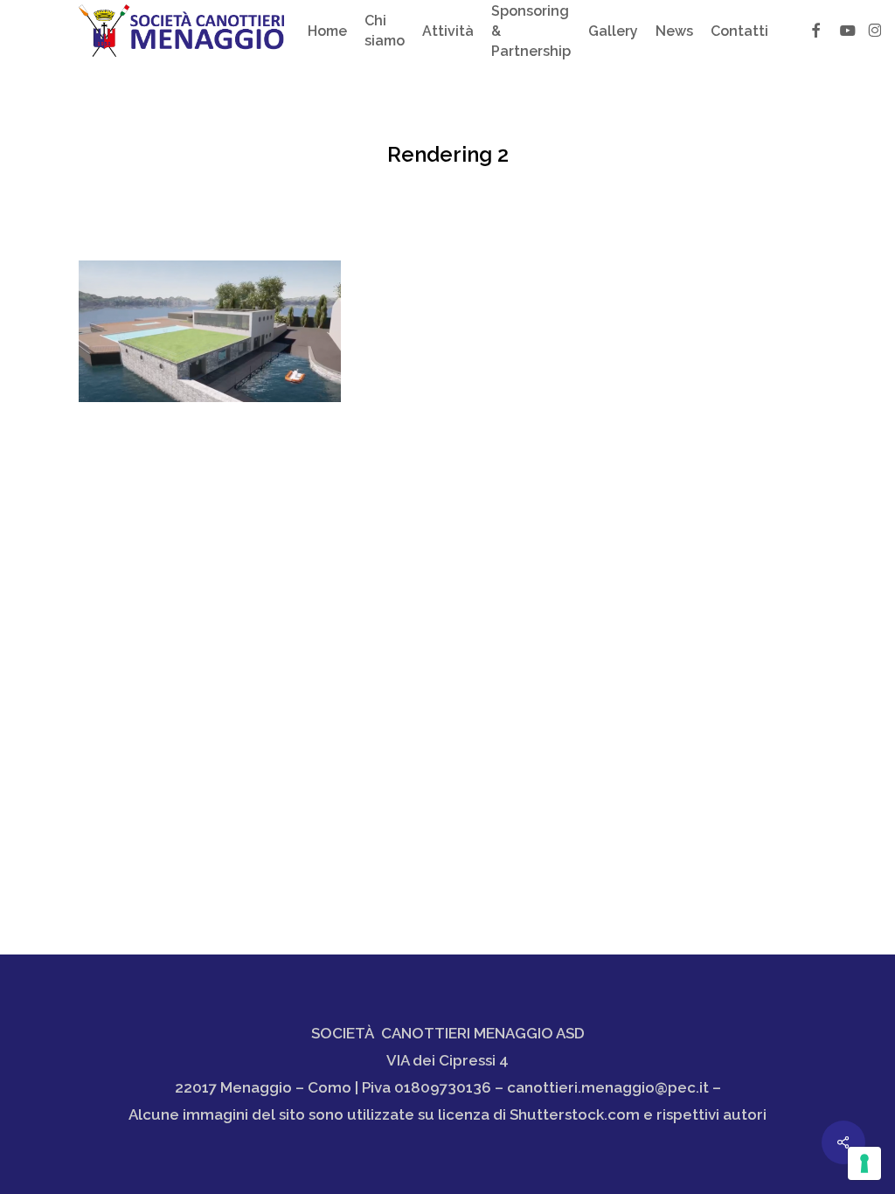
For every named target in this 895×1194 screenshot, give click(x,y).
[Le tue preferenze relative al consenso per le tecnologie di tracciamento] (864, 1163)
